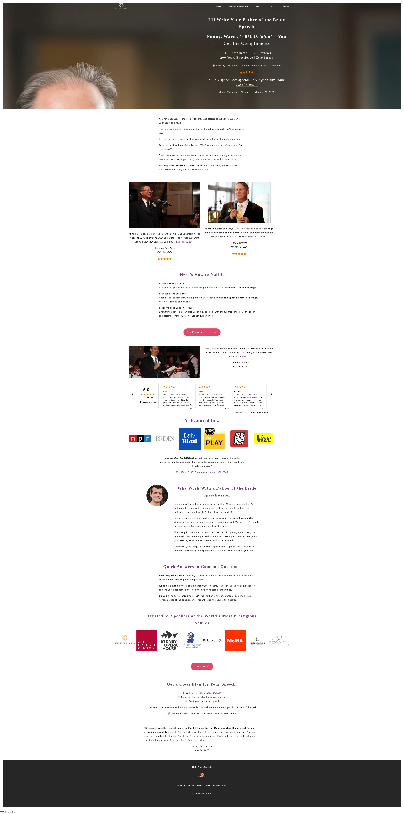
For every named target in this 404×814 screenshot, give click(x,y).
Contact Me (220, 785)
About (218, 6)
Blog (272, 6)
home (191, 785)
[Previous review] (132, 394)
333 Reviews (148, 397)
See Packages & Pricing (202, 332)
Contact (286, 6)
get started (202, 666)
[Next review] (271, 394)
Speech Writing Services (238, 6)
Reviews (259, 6)
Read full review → (184, 241)
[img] (147, 394)
